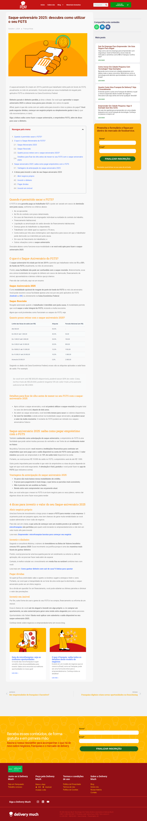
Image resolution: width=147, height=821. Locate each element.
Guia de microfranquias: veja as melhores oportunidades (26, 658)
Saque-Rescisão (24, 149)
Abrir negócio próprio (25, 176)
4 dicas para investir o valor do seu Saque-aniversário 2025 (38, 172)
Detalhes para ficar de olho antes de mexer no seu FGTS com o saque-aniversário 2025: (50, 158)
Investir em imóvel (24, 188)
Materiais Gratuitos (73, 5)
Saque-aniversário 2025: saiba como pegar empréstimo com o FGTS (41, 164)
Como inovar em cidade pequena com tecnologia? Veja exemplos (114, 68)
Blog (59, 5)
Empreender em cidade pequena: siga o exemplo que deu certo (115, 107)
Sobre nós (51, 5)
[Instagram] (38, 801)
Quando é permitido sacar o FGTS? (28, 137)
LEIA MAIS (101, 60)
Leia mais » (15, 673)
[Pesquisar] (106, 5)
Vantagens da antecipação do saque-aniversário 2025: (39, 168)
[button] (83, 129)
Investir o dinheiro (24, 180)
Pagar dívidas (22, 184)
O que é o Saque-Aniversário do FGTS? (29, 141)
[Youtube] (48, 801)
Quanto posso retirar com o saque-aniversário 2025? (38, 153)
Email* (102, 147)
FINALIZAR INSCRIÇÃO (117, 159)
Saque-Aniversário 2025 (27, 145)
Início (43, 5)
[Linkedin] (43, 801)
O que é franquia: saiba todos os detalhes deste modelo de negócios (66, 659)
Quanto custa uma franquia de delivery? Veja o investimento (117, 88)
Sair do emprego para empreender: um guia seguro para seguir (116, 47)
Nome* (102, 139)
